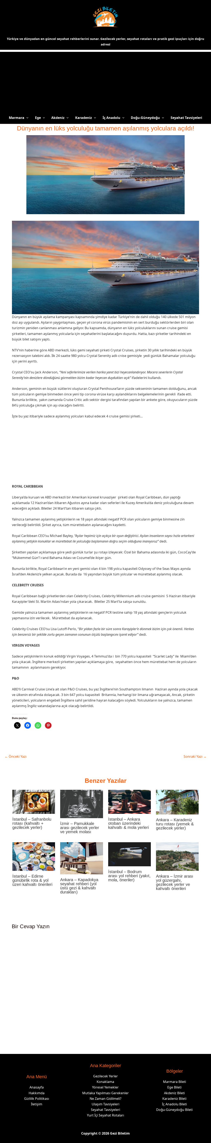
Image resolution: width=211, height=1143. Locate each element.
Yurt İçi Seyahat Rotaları (105, 1115)
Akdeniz (57, 117)
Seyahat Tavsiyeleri (186, 117)
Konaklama (105, 1081)
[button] (26, 118)
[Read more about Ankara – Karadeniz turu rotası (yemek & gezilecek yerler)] (177, 801)
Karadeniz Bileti (174, 1098)
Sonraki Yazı (195, 756)
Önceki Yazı (15, 756)
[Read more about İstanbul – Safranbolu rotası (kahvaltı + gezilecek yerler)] (33, 801)
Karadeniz (83, 117)
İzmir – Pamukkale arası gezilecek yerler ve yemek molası (79, 827)
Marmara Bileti (174, 1081)
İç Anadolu (111, 117)
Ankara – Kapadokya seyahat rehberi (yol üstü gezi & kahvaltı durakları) (79, 885)
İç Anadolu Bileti (174, 1104)
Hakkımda (37, 1093)
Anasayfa (36, 1087)
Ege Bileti (174, 1087)
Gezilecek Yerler (105, 1076)
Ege (38, 117)
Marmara (16, 117)
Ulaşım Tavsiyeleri (105, 1104)
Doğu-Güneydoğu (145, 117)
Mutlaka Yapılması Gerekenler (105, 1093)
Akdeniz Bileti (174, 1093)
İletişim (36, 1104)
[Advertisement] (105, 80)
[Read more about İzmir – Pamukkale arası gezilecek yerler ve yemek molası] (81, 803)
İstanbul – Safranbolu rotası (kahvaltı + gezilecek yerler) (31, 823)
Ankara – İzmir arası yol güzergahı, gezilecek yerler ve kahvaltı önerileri (174, 882)
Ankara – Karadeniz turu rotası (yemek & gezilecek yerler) (175, 824)
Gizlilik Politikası (36, 1098)
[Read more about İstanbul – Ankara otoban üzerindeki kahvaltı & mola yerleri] (129, 801)
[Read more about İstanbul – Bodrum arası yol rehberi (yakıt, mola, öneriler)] (129, 854)
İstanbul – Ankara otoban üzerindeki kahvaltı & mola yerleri (128, 823)
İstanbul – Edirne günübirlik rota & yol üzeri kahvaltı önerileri (32, 880)
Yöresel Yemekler (105, 1087)
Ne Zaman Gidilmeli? (105, 1098)
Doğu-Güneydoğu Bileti (174, 1109)
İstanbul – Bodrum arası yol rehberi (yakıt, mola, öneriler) (129, 875)
